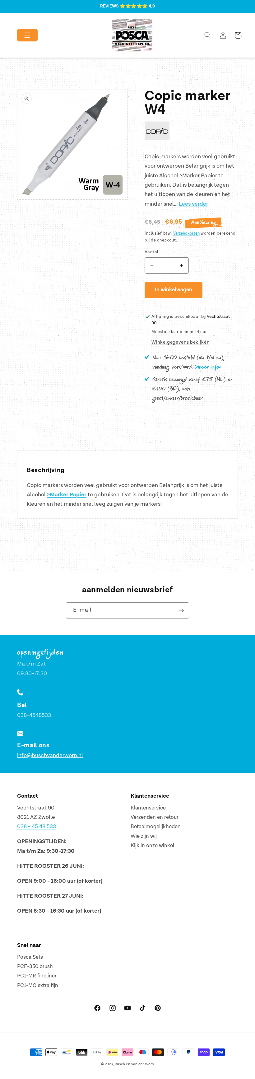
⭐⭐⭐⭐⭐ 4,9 (137, 6)
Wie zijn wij (144, 836)
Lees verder (193, 204)
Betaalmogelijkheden (156, 827)
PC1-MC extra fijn (37, 985)
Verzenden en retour (154, 817)
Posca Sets (30, 957)
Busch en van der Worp (134, 1064)
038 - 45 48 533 (36, 826)
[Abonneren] (181, 610)
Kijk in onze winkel (152, 846)
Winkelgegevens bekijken (180, 342)
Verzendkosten (186, 233)
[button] (22, 35)
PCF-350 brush (35, 966)
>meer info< (208, 367)
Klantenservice (148, 808)
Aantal (152, 252)
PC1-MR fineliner (37, 976)
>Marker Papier (66, 494)
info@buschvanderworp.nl (50, 755)
